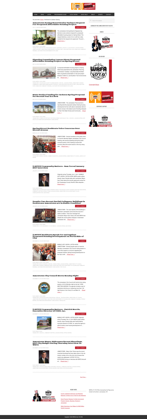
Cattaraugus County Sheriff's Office (49, 189)
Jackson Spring (79, 47)
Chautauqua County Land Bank (54, 47)
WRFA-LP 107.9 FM (48, 6)
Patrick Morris (68, 332)
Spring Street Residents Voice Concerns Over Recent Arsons (56, 129)
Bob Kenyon (42, 47)
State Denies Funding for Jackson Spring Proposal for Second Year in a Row (59, 95)
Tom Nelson (62, 300)
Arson (41, 156)
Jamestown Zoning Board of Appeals (50, 49)
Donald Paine (56, 264)
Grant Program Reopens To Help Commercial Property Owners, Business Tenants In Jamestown (72, 400)
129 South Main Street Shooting (47, 366)
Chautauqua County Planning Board (48, 83)
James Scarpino (37, 49)
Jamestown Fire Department (40, 299)
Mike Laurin (53, 265)
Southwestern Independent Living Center (47, 119)
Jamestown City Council (73, 156)
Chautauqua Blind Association (47, 297)
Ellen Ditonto (71, 47)
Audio (40, 188)
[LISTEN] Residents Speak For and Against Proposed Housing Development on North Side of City (58, 236)
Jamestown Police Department (67, 191)
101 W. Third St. (53, 226)
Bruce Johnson (43, 264)
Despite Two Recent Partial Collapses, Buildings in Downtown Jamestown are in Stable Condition (59, 202)
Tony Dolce (63, 267)
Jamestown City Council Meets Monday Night (56, 276)
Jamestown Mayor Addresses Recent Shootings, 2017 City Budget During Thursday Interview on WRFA (57, 343)
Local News (42, 46)
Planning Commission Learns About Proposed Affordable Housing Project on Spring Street (56, 60)
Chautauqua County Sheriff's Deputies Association (72, 189)
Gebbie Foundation (53, 156)
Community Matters (38, 191)
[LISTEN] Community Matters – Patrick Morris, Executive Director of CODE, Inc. (56, 310)
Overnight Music (94, 84)
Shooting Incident (68, 368)
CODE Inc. (64, 47)
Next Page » (83, 377)
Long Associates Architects (65, 84)
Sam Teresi (46, 192)
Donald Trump (47, 191)
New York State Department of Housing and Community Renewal (64, 299)
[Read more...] (61, 41)
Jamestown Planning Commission (41, 265)
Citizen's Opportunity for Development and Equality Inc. (54, 118)
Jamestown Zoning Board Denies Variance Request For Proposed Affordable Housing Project (59, 23)
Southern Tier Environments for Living (48, 50)
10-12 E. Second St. (44, 226)
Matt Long (63, 49)
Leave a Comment (80, 27)
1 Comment (82, 241)
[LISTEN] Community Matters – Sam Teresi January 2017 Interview (58, 167)
